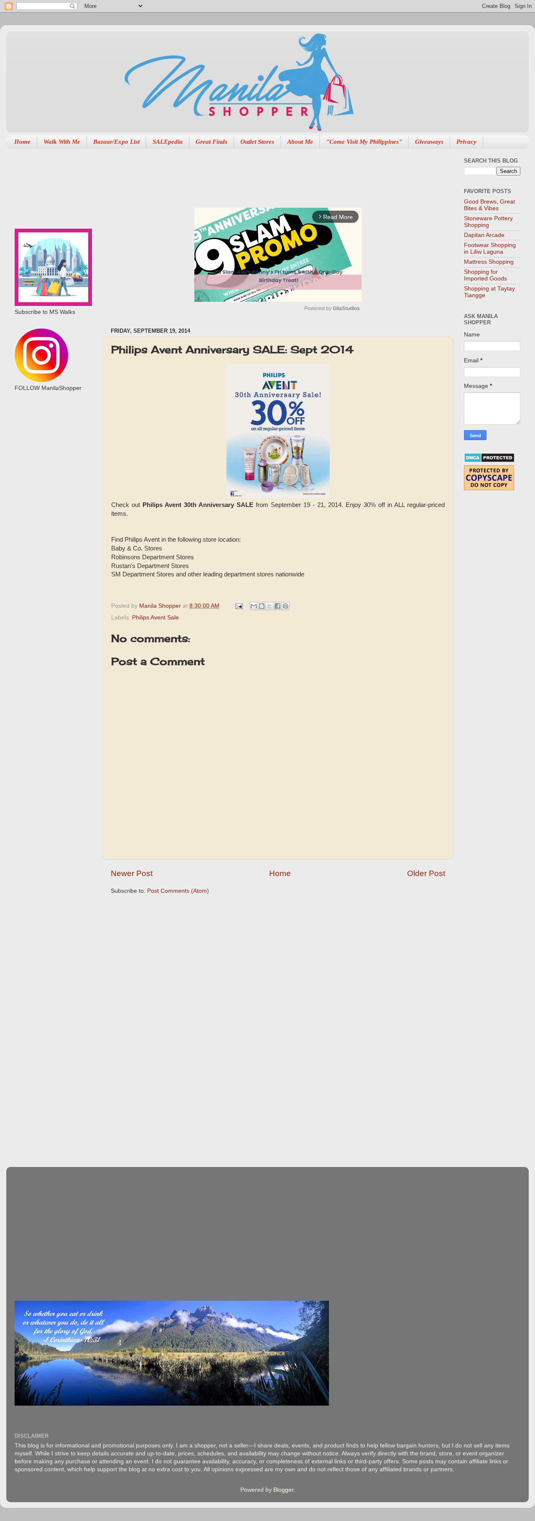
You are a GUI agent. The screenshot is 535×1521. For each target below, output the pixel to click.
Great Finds (211, 141)
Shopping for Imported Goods (485, 275)
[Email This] (254, 606)
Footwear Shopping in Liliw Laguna (490, 248)
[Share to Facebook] (277, 606)
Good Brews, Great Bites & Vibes (489, 205)
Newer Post (132, 873)
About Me (300, 141)
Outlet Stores (257, 141)
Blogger (283, 1490)
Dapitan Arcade (484, 235)
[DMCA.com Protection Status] (489, 461)
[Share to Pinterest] (285, 606)
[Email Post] (238, 606)
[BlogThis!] (261, 606)
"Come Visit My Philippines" (364, 141)
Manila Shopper (161, 606)
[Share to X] (269, 606)
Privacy (466, 141)
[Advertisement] (263, 174)
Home (22, 141)
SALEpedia (168, 141)
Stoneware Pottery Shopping (488, 221)
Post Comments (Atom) (178, 891)
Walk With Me (61, 141)
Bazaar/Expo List (116, 141)
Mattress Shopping (489, 262)
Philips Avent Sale (155, 617)
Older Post (426, 873)
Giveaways (429, 141)
